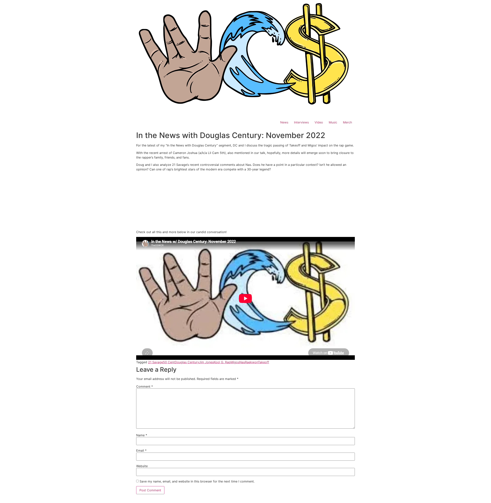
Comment (144, 386)
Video (319, 122)
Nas (242, 362)
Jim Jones (206, 362)
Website (142, 466)
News (284, 122)
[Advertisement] (245, 201)
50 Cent (169, 362)
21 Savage (155, 362)
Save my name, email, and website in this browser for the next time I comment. (197, 481)
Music (333, 122)
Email (141, 450)
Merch (347, 122)
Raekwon (251, 362)
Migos (235, 362)
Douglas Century (187, 362)
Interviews (301, 122)
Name (141, 435)
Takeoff (263, 362)
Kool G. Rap (222, 362)
